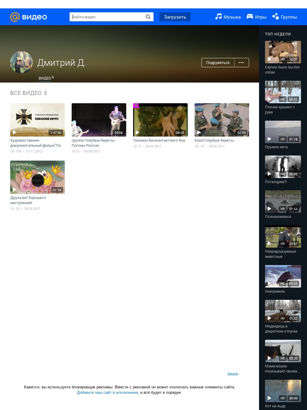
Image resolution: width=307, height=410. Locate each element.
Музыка (231, 17)
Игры (260, 17)
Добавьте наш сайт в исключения (107, 392)
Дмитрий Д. (61, 62)
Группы (288, 17)
